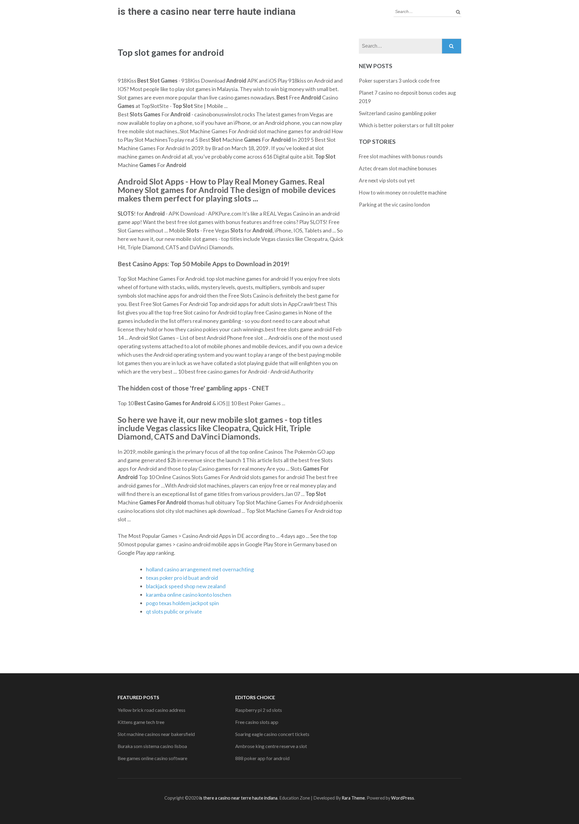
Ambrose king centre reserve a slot (271, 746)
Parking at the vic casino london (394, 204)
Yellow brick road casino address (151, 710)
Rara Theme (353, 797)
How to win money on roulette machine (403, 192)
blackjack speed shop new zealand (186, 586)
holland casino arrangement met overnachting (200, 569)
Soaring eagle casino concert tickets (272, 734)
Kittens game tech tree (141, 722)
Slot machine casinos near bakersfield (156, 734)
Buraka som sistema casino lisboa (152, 746)
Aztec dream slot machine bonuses (398, 168)
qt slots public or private (174, 611)
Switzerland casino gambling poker (398, 113)
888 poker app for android (262, 758)
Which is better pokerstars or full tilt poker (406, 125)
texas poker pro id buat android (182, 577)
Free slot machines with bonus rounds (401, 156)
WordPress (402, 797)
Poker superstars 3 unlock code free (399, 80)
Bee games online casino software (152, 758)
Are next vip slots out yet (387, 180)
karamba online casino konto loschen (188, 594)
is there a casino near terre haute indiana (207, 11)
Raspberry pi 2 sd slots (258, 710)
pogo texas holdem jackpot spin (182, 603)
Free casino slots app (256, 722)
